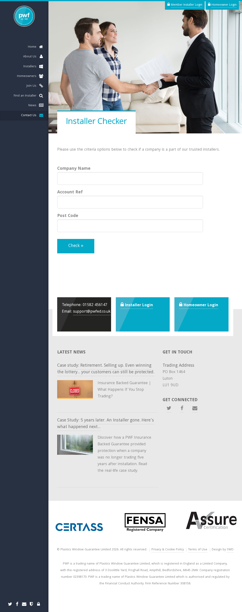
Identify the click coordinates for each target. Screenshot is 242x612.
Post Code (67, 215)
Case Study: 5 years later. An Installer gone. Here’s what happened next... (105, 424)
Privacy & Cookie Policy (167, 549)
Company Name (74, 168)
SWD (230, 549)
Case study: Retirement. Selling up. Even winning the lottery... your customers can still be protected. (105, 369)
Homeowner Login (224, 5)
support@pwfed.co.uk (92, 312)
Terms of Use (197, 549)
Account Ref (70, 192)
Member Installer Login (186, 5)
